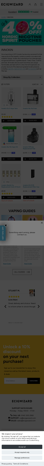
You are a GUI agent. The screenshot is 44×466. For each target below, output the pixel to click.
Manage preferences (22, 458)
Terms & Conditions (20, 464)
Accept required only (22, 452)
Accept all (22, 447)
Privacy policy (7, 464)
